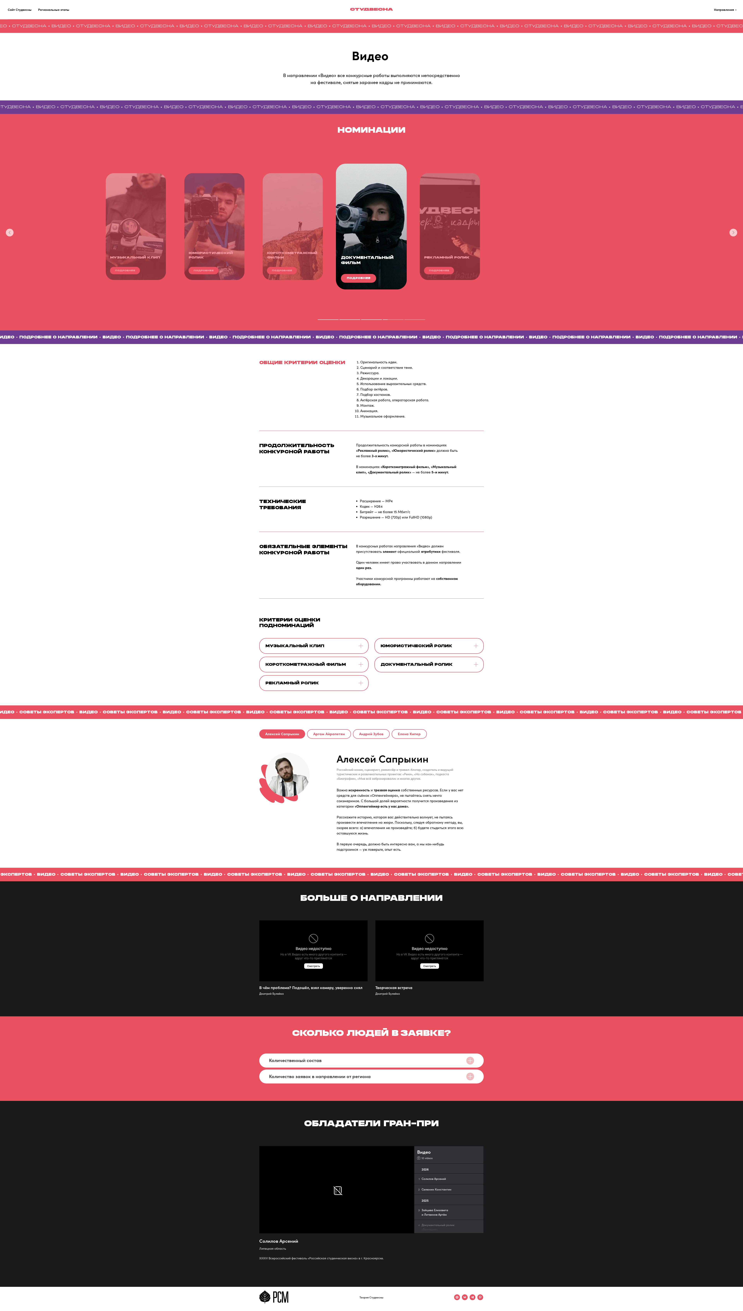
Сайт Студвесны (20, 10)
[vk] (465, 1299)
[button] (358, 278)
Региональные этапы (53, 10)
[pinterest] (480, 1299)
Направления (724, 10)
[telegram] (472, 1299)
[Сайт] (457, 1299)
